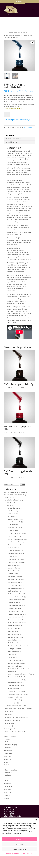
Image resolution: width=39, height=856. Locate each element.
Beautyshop (7, 756)
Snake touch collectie (15, 579)
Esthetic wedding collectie (16, 539)
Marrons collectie (13, 628)
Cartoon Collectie (13, 602)
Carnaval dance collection (16, 685)
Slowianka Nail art (12, 700)
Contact (6, 765)
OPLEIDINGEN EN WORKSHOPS (14, 732)
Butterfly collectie (13, 525)
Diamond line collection (15, 691)
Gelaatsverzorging (11, 745)
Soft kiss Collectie (13, 574)
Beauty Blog (7, 759)
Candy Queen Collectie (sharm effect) (20, 674)
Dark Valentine (25, 35)
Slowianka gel (11, 514)
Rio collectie (12, 631)
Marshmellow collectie (15, 582)
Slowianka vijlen (12, 703)
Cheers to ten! (12, 530)
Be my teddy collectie (15, 585)
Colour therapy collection (16, 533)
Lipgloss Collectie (13, 568)
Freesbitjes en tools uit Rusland (15, 717)
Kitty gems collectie (14, 625)
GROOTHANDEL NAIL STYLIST (16, 33)
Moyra (7, 711)
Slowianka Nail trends (12, 500)
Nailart (7, 714)
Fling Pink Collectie (14, 527)
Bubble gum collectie (14, 660)
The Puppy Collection (15, 666)
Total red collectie (13, 651)
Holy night (11, 556)
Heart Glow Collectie (14, 522)
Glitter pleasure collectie (16, 623)
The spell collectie (14, 634)
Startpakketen (11, 511)
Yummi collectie (13, 640)
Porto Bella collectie (14, 643)
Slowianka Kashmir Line (15, 677)
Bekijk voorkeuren (19, 849)
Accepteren (19, 839)
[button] (36, 820)
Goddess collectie (13, 591)
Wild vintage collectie (15, 553)
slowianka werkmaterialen (15, 706)
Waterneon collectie (14, 637)
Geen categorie (8, 729)
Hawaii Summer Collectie (16, 680)
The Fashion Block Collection (17, 646)
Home (5, 33)
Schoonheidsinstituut (10, 737)
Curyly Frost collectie (14, 551)
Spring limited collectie (15, 594)
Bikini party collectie (14, 576)
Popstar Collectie (13, 688)
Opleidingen (8, 753)
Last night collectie (14, 649)
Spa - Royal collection (13, 508)
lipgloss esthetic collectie (16, 597)
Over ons (7, 762)
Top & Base (10, 517)
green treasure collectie (15, 605)
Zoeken (22, 484)
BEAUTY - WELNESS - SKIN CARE (14, 492)
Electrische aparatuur (12, 720)
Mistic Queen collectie (15, 682)
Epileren (8, 747)
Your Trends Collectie (15, 542)
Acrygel (9, 505)
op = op (7, 726)
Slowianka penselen (13, 697)
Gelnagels (8, 739)
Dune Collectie (12, 548)
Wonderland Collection (15, 663)
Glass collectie (12, 571)
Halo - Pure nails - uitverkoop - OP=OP (17, 709)
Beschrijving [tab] (10, 135)
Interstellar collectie (14, 611)
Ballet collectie (12, 657)
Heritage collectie (13, 608)
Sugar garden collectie (15, 588)
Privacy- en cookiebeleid (12, 853)
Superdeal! (8, 497)
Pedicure (8, 742)
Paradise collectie (13, 545)
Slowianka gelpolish (14, 35)
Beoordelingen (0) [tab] (11, 142)
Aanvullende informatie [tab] (13, 139)
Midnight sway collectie (15, 562)
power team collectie (14, 617)
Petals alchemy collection (16, 614)
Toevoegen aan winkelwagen (18, 119)
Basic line (11, 654)
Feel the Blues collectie (15, 600)
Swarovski (8, 723)
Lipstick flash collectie (15, 559)
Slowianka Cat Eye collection (17, 694)
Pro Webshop (8, 750)
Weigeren (19, 844)
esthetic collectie (13, 536)
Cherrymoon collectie (15, 620)
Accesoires (10, 502)
